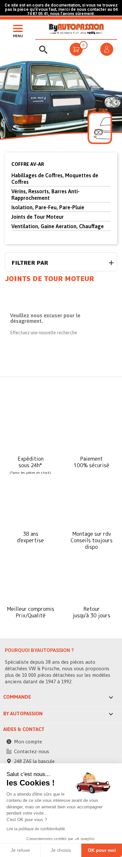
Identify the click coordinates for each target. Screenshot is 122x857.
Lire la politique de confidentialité (36, 829)
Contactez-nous (31, 751)
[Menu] (16, 28)
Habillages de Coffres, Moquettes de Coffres (54, 178)
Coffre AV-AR (27, 164)
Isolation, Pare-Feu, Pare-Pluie (47, 207)
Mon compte (28, 741)
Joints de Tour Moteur (37, 217)
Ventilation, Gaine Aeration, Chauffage (57, 226)
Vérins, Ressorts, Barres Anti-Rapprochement (45, 194)
